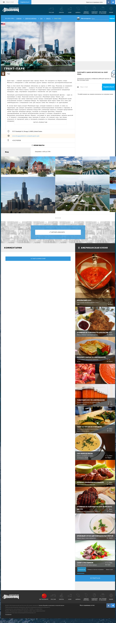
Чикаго (48, 18)
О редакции (8, 614)
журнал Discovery (11, 596)
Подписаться (24, 2)
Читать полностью (40, 122)
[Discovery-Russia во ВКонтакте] (108, 2)
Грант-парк (57, 18)
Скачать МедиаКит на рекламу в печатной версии (51, 605)
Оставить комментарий (38, 258)
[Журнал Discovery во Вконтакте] (108, 605)
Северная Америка (30, 18)
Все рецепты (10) (95, 578)
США (41, 18)
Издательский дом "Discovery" (11, 10)
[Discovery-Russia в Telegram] (113, 2)
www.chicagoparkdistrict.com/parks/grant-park (25, 136)
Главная (18, 18)
